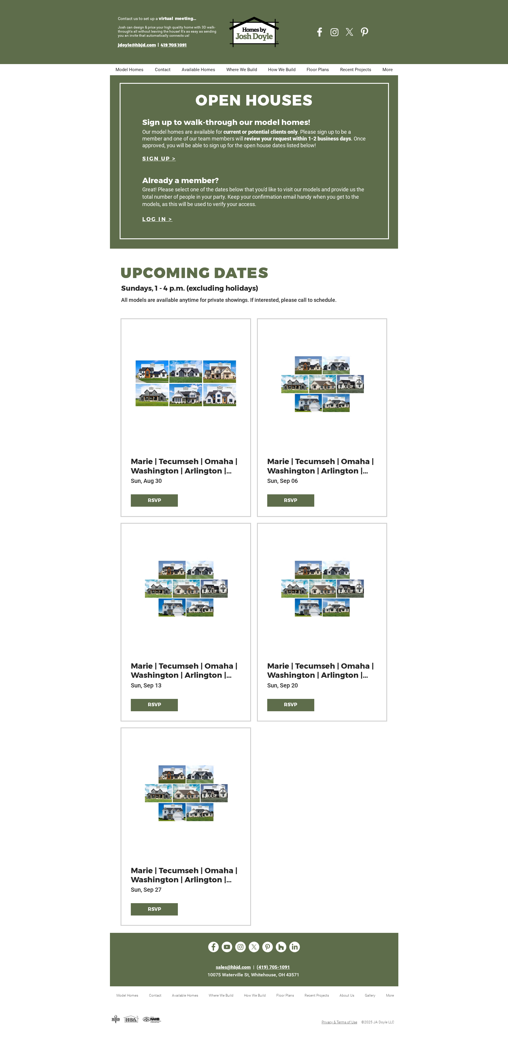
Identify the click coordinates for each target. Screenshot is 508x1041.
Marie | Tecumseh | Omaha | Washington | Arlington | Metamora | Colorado (320, 466)
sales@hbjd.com (233, 967)
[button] (159, 159)
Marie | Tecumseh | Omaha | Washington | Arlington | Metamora (184, 466)
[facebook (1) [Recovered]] (319, 32)
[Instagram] (334, 32)
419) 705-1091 (274, 967)
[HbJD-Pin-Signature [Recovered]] (364, 32)
